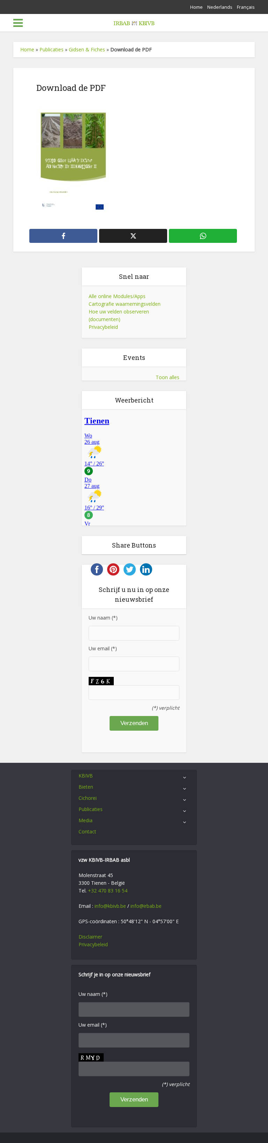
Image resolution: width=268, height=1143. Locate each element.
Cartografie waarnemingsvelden (125, 304)
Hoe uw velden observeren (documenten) (119, 315)
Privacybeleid (103, 327)
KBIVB (86, 775)
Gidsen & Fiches (87, 49)
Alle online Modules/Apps (117, 296)
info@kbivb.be (110, 906)
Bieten (86, 786)
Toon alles (167, 377)
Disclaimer (90, 936)
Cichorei (88, 798)
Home (196, 7)
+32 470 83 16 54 (107, 890)
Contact (87, 831)
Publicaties (51, 49)
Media (85, 820)
